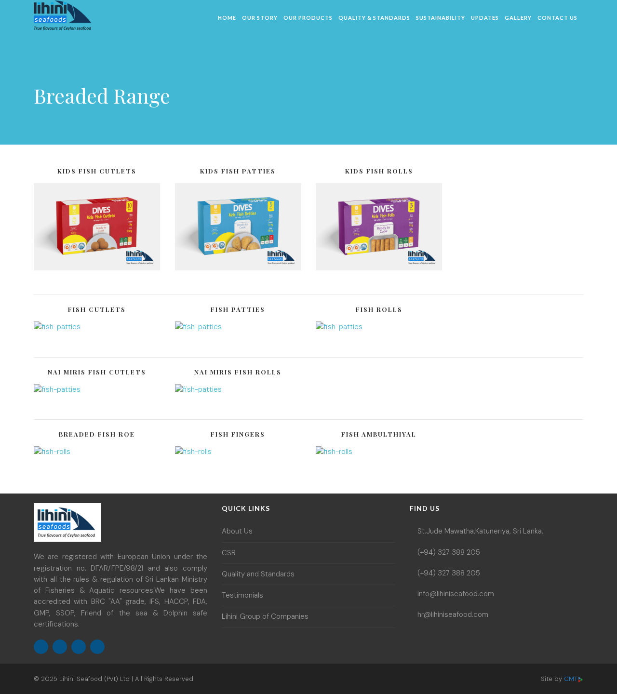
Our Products (308, 17)
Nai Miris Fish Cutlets (97, 372)
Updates (485, 17)
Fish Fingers (238, 434)
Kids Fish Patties (238, 171)
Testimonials (242, 595)
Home (227, 17)
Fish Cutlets (97, 309)
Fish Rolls (379, 309)
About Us (237, 531)
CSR (229, 553)
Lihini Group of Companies (265, 616)
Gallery (518, 17)
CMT (570, 679)
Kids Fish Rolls (379, 171)
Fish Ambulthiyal (378, 434)
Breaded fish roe (97, 434)
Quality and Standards (258, 574)
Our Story (260, 17)
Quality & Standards (374, 17)
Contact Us (557, 17)
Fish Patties (238, 309)
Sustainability (440, 17)
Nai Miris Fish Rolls (238, 372)
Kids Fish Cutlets (96, 171)
